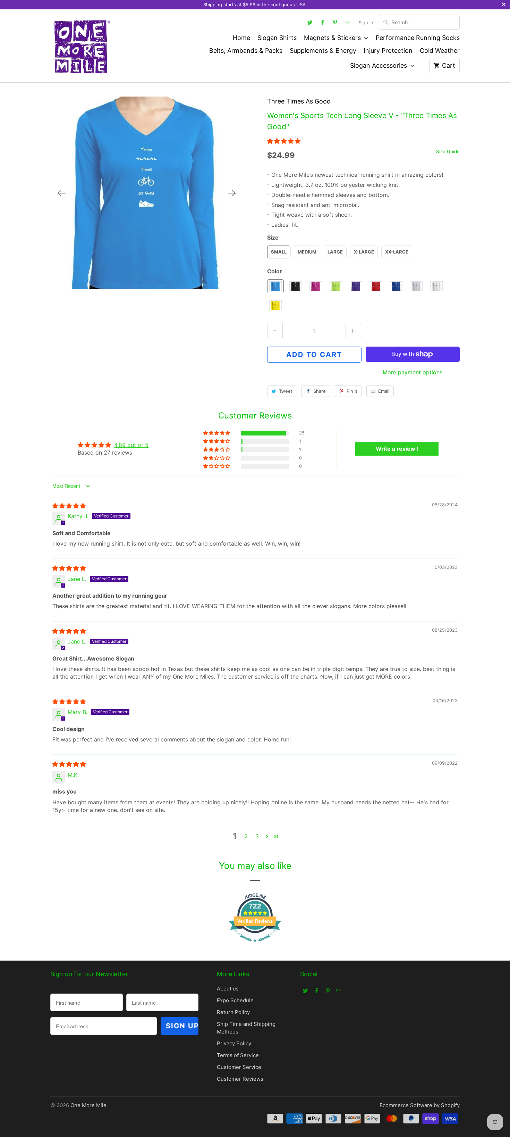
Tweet (285, 391)
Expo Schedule (235, 1000)
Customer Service (239, 1067)
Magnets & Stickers (333, 37)
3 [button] (257, 836)
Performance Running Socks (418, 37)
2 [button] (246, 836)
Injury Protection (388, 50)
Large (335, 252)
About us (228, 988)
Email (383, 391)
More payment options (412, 372)
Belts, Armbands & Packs (245, 50)
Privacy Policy (234, 1043)
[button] (283, 141)
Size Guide (448, 151)
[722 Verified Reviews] (255, 945)
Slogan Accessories (379, 65)
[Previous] (61, 193)
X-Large (364, 252)
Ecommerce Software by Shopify (420, 1105)
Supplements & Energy (323, 50)
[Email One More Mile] (347, 22)
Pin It (352, 391)
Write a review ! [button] (397, 448)
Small (279, 252)
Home (241, 37)
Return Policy (233, 1012)
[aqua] (146, 193)
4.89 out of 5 (131, 444)
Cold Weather (440, 50)
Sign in (366, 22)
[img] (69, 505)
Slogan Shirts (277, 37)
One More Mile (88, 1105)
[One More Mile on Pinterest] (335, 22)
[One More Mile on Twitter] (310, 22)
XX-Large (396, 252)
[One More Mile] (81, 46)
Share (319, 391)
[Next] (231, 193)
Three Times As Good (299, 101)
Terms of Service (238, 1055)
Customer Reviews (240, 1079)
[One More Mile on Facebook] (322, 22)
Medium (307, 252)
